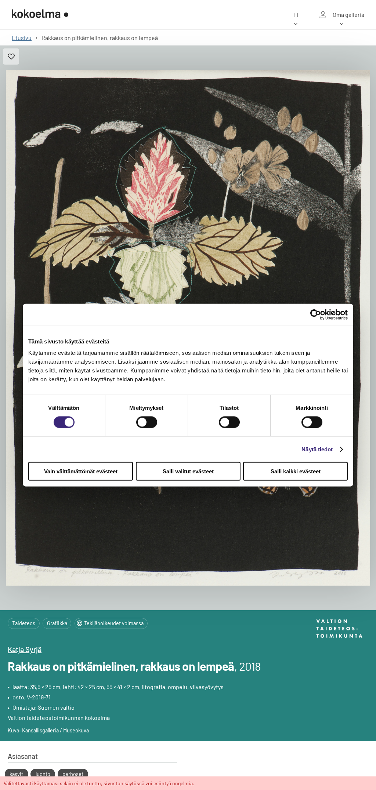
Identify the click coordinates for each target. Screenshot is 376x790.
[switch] (146, 422)
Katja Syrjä (24, 649)
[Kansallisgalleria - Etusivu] (40, 14)
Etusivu (22, 37)
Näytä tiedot (317, 449)
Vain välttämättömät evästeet (81, 471)
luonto (43, 774)
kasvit (16, 774)
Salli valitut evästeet (188, 471)
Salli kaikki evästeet (296, 471)
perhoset (72, 774)
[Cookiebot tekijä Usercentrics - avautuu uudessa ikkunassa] (315, 314)
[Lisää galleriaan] (11, 56)
